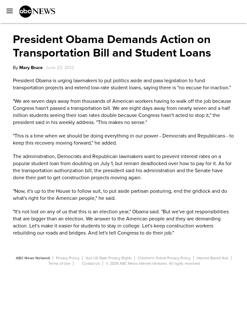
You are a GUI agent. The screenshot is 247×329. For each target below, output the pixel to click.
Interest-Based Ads (213, 258)
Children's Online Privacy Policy (164, 258)
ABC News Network (33, 258)
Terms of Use (59, 263)
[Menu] (8, 8)
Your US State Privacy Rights (108, 258)
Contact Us (91, 263)
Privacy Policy (67, 258)
